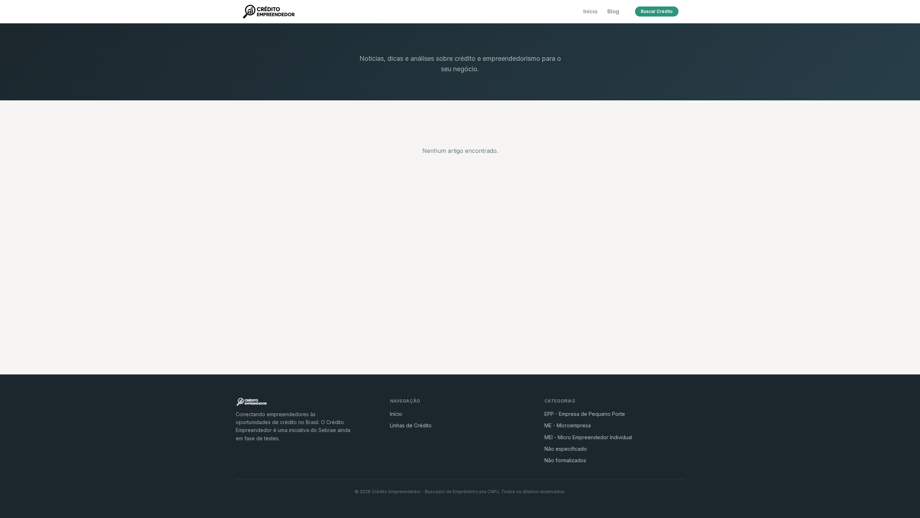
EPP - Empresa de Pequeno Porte (584, 414)
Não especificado (565, 449)
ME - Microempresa (567, 425)
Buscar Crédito (657, 11)
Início (590, 11)
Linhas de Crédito (411, 425)
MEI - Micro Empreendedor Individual (588, 437)
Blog (613, 11)
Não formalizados (565, 460)
